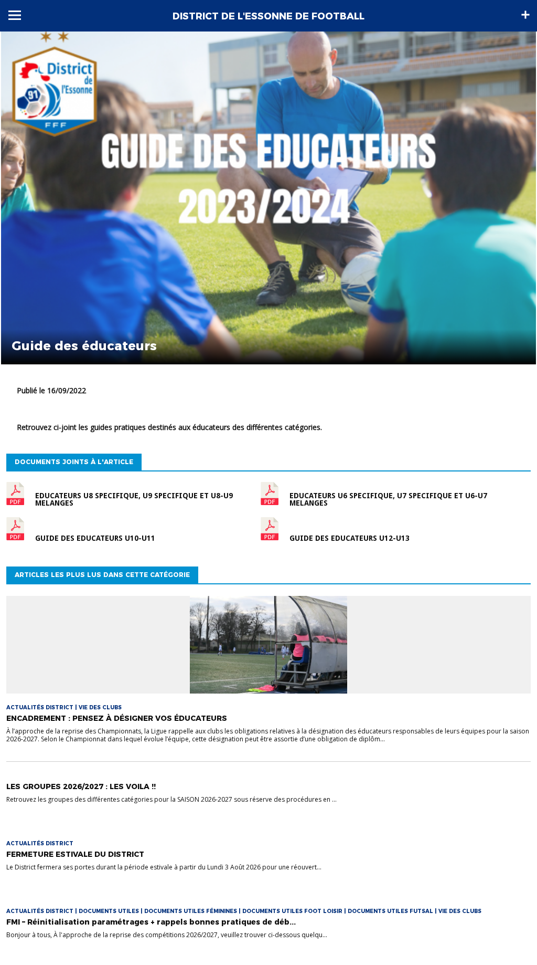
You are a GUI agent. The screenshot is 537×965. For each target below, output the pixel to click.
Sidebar (525, 14)
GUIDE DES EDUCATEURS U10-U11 (95, 538)
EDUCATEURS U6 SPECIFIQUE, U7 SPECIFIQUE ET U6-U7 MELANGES (388, 499)
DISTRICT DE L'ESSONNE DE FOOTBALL (268, 16)
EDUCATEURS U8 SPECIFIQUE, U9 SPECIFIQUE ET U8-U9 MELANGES (134, 499)
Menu (14, 15)
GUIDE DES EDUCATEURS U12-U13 (349, 538)
